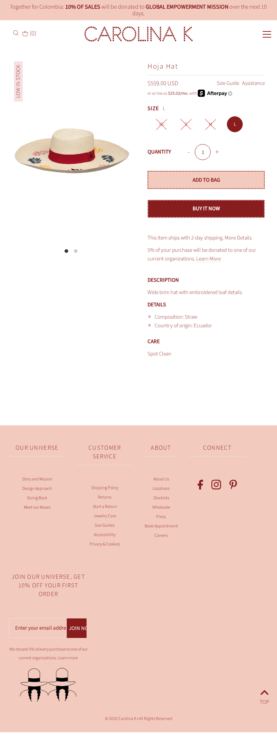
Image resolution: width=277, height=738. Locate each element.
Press (161, 517)
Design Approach (37, 488)
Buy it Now (206, 208)
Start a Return (105, 507)
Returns (104, 497)
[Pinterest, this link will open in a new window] (233, 486)
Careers (161, 535)
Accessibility (104, 535)
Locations (161, 488)
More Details (238, 238)
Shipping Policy (104, 488)
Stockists (161, 498)
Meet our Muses (37, 507)
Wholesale (161, 507)
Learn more (68, 658)
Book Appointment (161, 526)
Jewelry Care (104, 516)
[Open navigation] (254, 33)
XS (161, 124)
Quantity (159, 152)
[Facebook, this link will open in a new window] (200, 486)
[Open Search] (16, 32)
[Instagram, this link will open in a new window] (216, 486)
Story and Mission (37, 479)
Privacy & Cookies (104, 544)
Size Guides (104, 525)
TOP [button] (264, 701)
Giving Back (37, 498)
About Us (161, 479)
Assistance (253, 83)
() (32, 33)
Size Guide (228, 83)
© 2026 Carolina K (120, 719)
